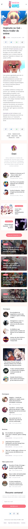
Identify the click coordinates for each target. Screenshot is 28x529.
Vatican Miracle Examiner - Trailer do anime (8, 226)
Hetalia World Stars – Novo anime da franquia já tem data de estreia (17, 378)
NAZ (20, 135)
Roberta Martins (8, 437)
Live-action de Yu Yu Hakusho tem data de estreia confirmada (15, 419)
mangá (8, 135)
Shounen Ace (12, 137)
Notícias (6, 24)
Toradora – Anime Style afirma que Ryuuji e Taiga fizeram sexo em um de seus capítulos (17, 410)
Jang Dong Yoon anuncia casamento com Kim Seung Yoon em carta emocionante (14, 443)
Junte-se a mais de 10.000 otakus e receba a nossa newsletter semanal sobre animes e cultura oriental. (14, 496)
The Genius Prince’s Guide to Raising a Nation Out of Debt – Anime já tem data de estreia (13, 363)
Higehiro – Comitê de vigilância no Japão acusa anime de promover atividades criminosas (16, 400)
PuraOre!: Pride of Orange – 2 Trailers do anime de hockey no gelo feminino (17, 466)
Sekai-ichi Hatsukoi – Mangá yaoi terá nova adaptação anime (11, 265)
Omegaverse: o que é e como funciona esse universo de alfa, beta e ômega (17, 323)
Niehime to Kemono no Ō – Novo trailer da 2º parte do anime (17, 175)
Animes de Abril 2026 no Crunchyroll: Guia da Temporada (17, 339)
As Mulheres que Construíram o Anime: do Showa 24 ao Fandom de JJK (17, 331)
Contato (23, 522)
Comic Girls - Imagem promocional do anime (19, 211)
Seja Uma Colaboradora (14, 522)
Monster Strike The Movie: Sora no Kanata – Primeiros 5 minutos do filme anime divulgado (13, 281)
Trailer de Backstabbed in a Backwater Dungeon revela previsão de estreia (17, 371)
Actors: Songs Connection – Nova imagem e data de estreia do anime (13, 249)
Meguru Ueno (15, 135)
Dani (9, 37)
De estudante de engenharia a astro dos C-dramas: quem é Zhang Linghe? (17, 315)
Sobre (5, 522)
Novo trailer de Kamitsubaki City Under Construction (17, 474)
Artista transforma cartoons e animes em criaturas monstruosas (16, 483)
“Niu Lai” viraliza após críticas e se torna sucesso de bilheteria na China (15, 452)
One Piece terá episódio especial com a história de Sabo (17, 183)
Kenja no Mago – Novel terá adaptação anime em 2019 (13, 298)
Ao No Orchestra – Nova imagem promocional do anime (17, 192)
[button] (14, 66)
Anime (9, 133)
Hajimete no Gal (18, 49)
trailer (17, 137)
